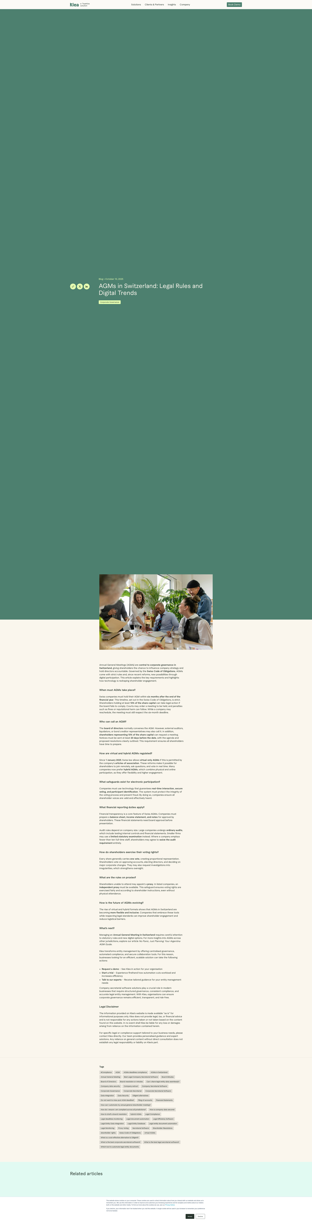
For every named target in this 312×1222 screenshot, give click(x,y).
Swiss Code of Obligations (157, 700)
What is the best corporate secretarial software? (120, 1142)
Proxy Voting (123, 1128)
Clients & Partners (154, 4)
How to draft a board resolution (114, 1114)
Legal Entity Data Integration (112, 1124)
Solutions (136, 4)
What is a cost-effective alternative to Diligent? (119, 1138)
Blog (101, 279)
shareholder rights (108, 1133)
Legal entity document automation (163, 1124)
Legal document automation (137, 1119)
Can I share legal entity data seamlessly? (163, 1082)
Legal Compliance (152, 1114)
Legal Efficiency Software (163, 1119)
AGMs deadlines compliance (135, 1072)
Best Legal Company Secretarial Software (141, 1077)
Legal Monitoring (107, 1128)
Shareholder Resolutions (162, 1128)
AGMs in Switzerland (159, 1072)
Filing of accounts (145, 1100)
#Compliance (106, 1072)
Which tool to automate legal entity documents (120, 1147)
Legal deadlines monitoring (111, 1119)
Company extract (131, 1086)
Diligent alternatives (140, 1096)
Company (185, 4)
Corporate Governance (109, 302)
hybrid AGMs (136, 1114)
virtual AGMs (150, 1133)
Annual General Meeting (110, 1077)
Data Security (123, 1096)
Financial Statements (164, 1100)
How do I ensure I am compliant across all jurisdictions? (123, 1110)
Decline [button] (200, 1216)
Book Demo (234, 4)
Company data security (110, 1086)
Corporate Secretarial (132, 1091)
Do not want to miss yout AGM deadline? (117, 1100)
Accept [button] (190, 1216)
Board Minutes (168, 1077)
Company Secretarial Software (154, 1086)
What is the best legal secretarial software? (161, 1142)
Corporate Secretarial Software (158, 1091)
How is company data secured (162, 1110)
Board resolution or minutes (131, 1082)
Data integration (107, 1096)
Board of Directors (108, 1082)
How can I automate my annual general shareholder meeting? (126, 1105)
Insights (172, 4)
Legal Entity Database (136, 1124)
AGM (118, 1072)
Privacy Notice (170, 1205)
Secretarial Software (140, 1128)
